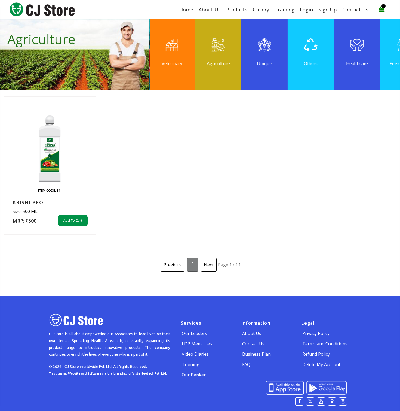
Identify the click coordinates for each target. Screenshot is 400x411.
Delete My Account (321, 364)
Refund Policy (316, 354)
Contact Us (355, 9)
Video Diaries (195, 354)
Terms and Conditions (324, 344)
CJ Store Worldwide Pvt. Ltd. (88, 366)
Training (284, 9)
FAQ (246, 364)
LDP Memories (197, 344)
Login (306, 9)
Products (236, 9)
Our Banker (194, 375)
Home (186, 9)
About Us (210, 9)
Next (209, 265)
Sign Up (327, 9)
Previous (172, 265)
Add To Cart (72, 220)
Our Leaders (194, 333)
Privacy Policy (316, 333)
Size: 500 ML (25, 211)
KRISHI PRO (28, 202)
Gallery (261, 9)
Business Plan (256, 354)
